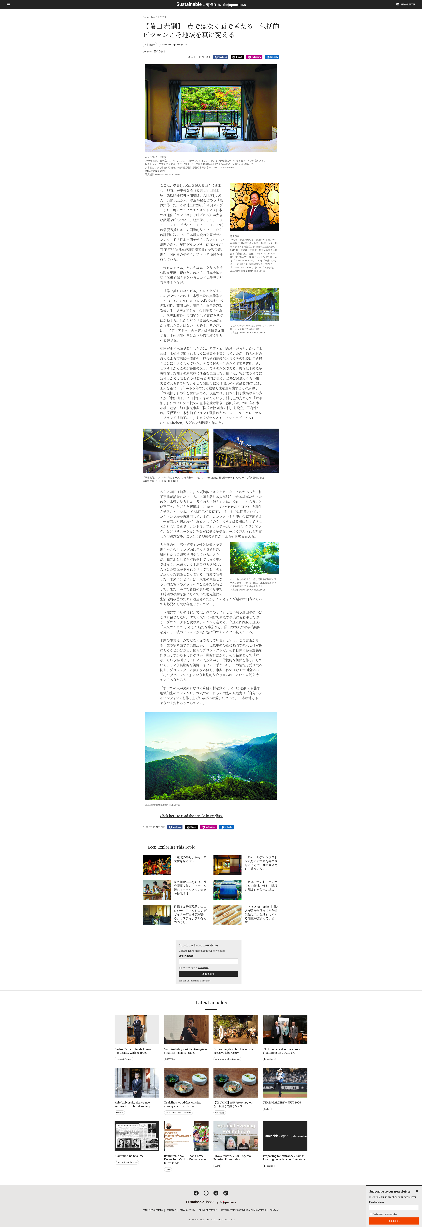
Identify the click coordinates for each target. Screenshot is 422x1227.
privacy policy (203, 967)
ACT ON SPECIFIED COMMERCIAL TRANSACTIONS (243, 1210)
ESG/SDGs (170, 1059)
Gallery (267, 1109)
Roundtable (269, 1059)
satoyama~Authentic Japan (227, 1059)
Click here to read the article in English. (191, 815)
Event (217, 1166)
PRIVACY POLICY (187, 1210)
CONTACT (171, 1210)
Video (167, 1169)
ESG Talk (120, 1112)
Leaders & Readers (124, 1059)
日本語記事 (149, 44)
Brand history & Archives (126, 1162)
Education (268, 1166)
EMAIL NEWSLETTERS (153, 1210)
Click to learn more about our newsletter (202, 950)
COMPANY (274, 1210)
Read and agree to (195, 967)
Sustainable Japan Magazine (173, 44)
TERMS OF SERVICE (208, 1210)
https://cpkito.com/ (155, 171)
